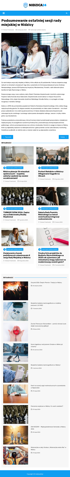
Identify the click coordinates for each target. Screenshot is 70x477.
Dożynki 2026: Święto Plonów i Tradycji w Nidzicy (46, 282)
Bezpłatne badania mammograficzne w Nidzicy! (45, 365)
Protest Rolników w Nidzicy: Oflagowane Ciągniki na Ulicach (51, 173)
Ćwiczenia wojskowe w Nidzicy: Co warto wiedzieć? (47, 406)
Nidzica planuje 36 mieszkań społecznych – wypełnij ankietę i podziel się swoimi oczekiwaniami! (16, 174)
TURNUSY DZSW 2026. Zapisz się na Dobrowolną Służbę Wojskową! (16, 214)
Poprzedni (8, 137)
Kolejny (63, 137)
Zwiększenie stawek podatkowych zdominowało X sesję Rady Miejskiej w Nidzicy (17, 255)
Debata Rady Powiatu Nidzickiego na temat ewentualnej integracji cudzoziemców (48, 215)
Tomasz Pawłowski (8, 29)
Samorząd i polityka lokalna (38, 29)
